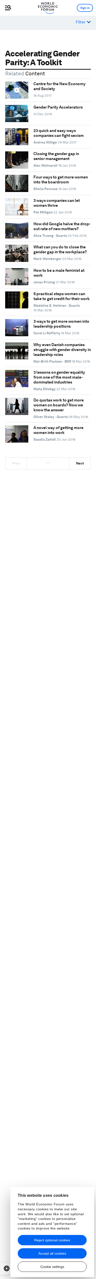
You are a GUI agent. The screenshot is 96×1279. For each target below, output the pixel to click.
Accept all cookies (52, 1253)
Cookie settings (52, 1267)
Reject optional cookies (52, 1240)
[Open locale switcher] (6, 1268)
